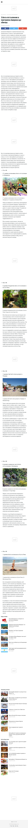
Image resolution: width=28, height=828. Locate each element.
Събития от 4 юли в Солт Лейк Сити (17, 709)
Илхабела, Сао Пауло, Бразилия (16, 630)
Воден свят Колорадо (14, 771)
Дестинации (3, 14)
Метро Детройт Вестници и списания (17, 715)
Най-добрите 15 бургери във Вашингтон (18, 759)
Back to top (14, 821)
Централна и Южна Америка (12, 14)
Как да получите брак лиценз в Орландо (18, 703)
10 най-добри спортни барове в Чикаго (17, 765)
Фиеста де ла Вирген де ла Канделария (18, 642)
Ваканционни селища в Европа (16, 721)
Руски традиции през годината (16, 727)
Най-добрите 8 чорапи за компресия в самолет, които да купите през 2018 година (17, 734)
